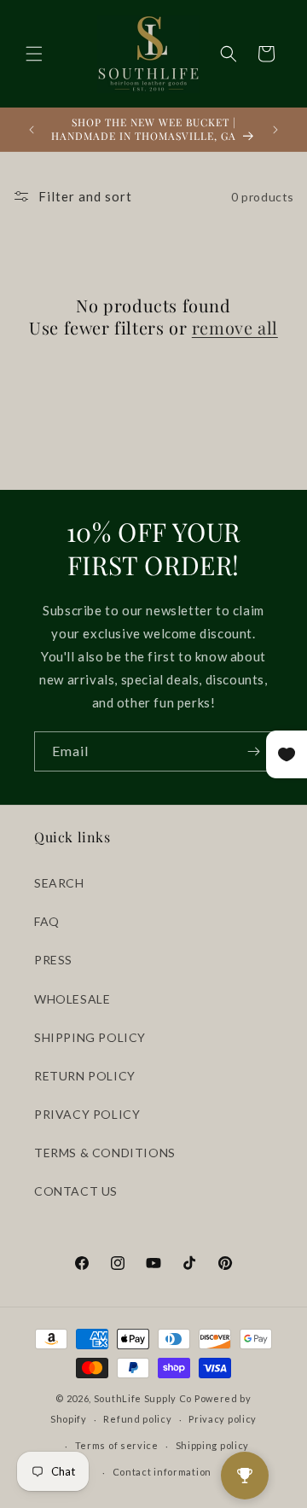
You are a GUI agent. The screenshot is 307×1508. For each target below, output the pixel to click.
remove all (235, 328)
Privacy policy (222, 1418)
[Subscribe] (253, 751)
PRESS (53, 959)
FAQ (47, 921)
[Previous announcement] (31, 129)
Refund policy (137, 1418)
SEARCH (59, 883)
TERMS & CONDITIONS (105, 1152)
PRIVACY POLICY (87, 1114)
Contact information (162, 1471)
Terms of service (117, 1445)
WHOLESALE (72, 999)
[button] (34, 54)
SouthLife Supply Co (143, 1398)
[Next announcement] (275, 129)
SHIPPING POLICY (90, 1037)
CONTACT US (76, 1191)
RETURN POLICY (85, 1075)
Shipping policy (213, 1445)
